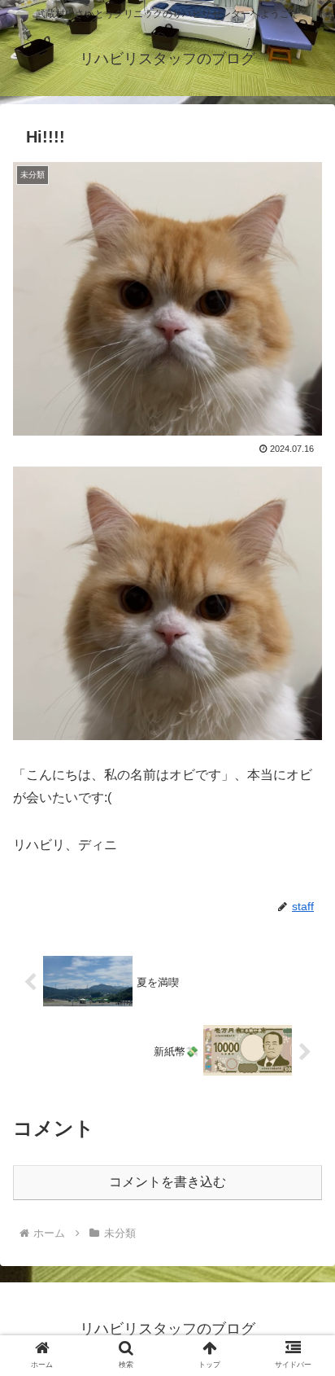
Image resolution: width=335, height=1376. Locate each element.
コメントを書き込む (167, 1182)
